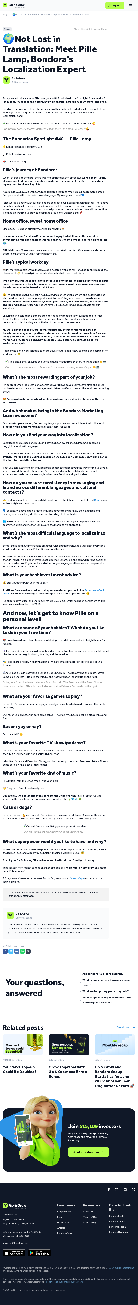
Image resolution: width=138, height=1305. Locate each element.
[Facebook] (5, 951)
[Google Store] (39, 1253)
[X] (10, 951)
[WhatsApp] (22, 951)
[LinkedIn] (16, 951)
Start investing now (86, 1152)
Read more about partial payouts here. (64, 1281)
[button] (106, 973)
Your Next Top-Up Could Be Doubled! (19, 1069)
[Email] (28, 951)
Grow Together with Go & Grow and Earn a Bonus (68, 1071)
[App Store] (14, 1253)
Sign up (117, 5)
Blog (5, 14)
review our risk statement (121, 1267)
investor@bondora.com (15, 1243)
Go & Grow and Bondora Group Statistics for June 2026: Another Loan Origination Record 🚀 (115, 1076)
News (7, 29)
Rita (96, 500)
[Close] (130, 5)
